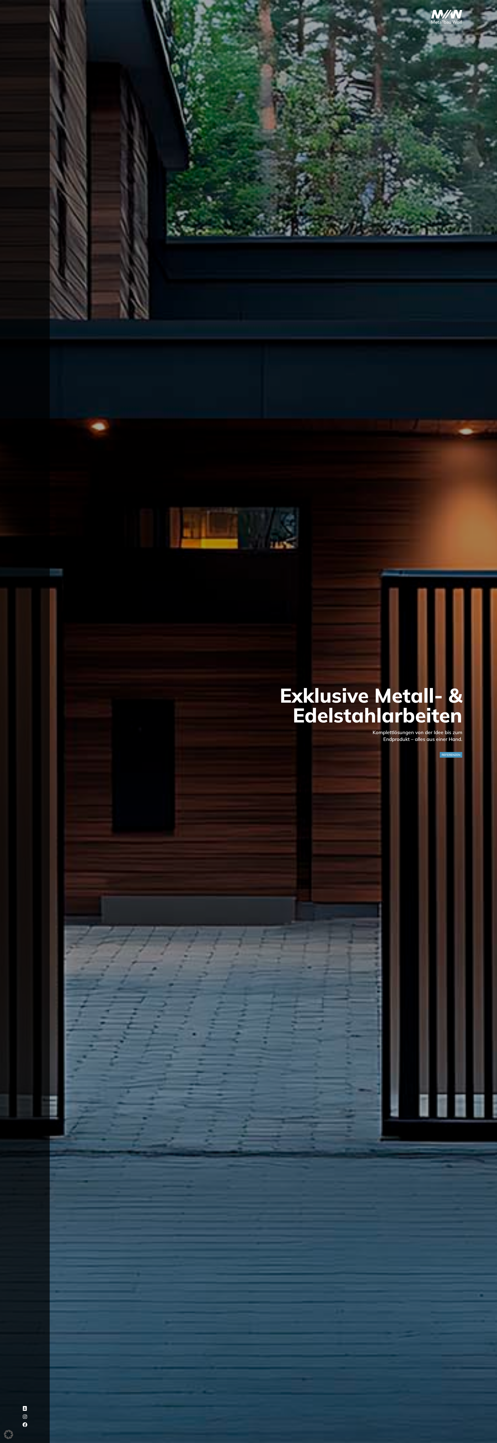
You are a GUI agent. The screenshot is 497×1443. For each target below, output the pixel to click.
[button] (8, 1434)
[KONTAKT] (25, 1408)
